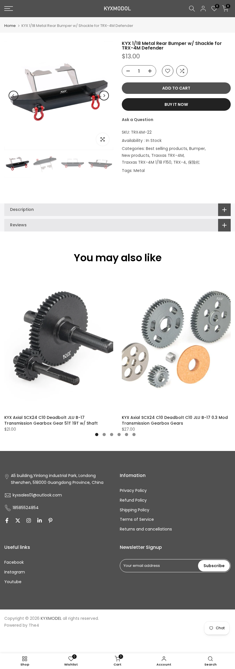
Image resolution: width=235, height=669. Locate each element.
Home (10, 25)
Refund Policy (133, 500)
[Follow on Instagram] (28, 520)
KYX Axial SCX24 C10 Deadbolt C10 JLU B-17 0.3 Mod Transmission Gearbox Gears (175, 420)
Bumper (197, 148)
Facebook (14, 562)
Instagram (14, 572)
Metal (139, 170)
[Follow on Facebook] (6, 520)
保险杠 (194, 162)
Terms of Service (137, 519)
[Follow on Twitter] (17, 520)
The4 (34, 625)
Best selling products (166, 148)
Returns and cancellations (146, 529)
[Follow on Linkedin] (39, 520)
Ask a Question (137, 119)
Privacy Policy (133, 490)
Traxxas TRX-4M (167, 155)
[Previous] (13, 95)
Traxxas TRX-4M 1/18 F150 (146, 162)
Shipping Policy (134, 510)
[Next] (104, 95)
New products (135, 155)
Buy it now (176, 104)
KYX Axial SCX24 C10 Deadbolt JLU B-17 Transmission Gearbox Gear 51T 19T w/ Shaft (51, 420)
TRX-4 (179, 162)
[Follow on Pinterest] (50, 520)
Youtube (12, 582)
